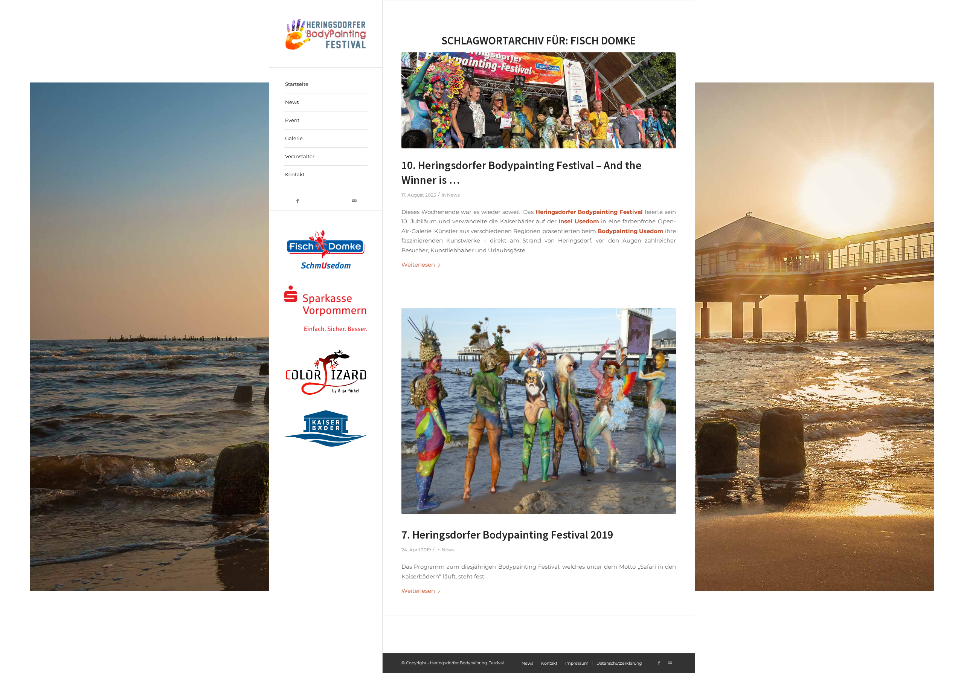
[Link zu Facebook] (297, 201)
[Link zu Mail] (354, 201)
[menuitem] (326, 84)
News (453, 195)
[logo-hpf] (325, 33)
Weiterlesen (418, 264)
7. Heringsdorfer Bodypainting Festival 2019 (507, 534)
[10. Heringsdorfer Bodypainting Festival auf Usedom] (538, 100)
